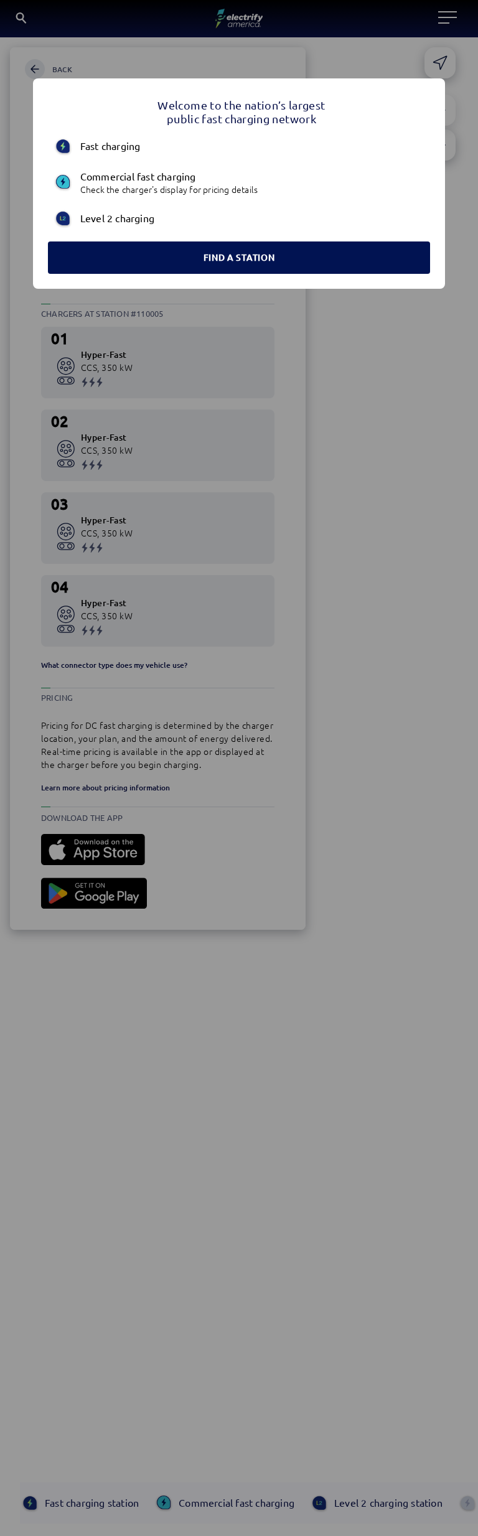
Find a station (239, 258)
